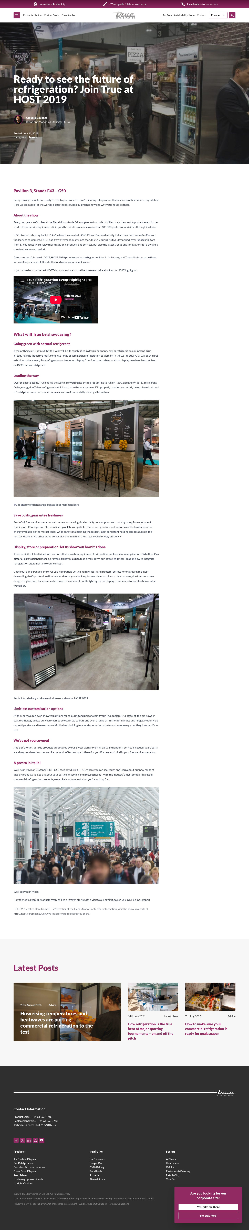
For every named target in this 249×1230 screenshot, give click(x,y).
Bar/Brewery (97, 1159)
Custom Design (52, 15)
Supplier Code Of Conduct (93, 1203)
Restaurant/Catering (178, 1171)
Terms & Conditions (118, 1203)
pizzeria (18, 558)
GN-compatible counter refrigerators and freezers (96, 526)
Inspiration (96, 1151)
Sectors (38, 15)
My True (167, 15)
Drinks (170, 1167)
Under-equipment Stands (28, 1179)
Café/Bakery (97, 1167)
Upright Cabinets (24, 1183)
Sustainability (180, 15)
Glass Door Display (25, 1171)
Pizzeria (94, 1175)
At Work (171, 1159)
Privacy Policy (21, 1203)
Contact (201, 15)
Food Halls (96, 1171)
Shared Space (97, 1179)
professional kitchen (37, 558)
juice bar (74, 558)
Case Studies (68, 15)
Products (28, 15)
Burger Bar (96, 1163)
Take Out (171, 1179)
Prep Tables (20, 1175)
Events (33, 137)
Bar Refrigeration (24, 1163)
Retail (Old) (172, 1175)
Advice (52, 1004)
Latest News (171, 1016)
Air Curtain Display (25, 1159)
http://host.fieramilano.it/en (30, 912)
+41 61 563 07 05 (42, 1116)
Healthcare (172, 1163)
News (192, 15)
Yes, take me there (208, 1207)
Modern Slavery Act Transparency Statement (53, 1203)
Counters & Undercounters (29, 1167)
